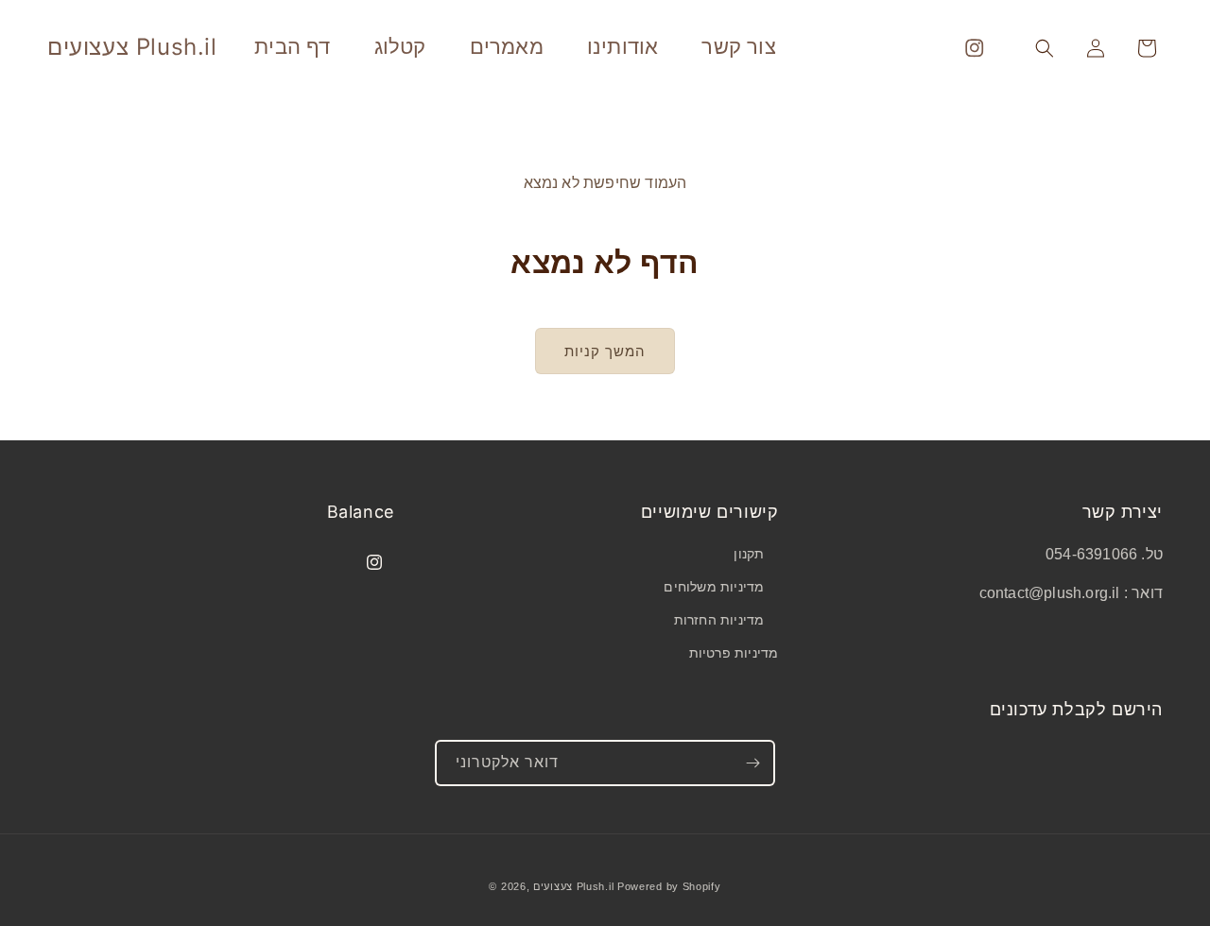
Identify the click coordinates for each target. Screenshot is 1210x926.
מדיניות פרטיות (734, 652)
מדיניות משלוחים (714, 586)
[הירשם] (752, 763)
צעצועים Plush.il (573, 886)
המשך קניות (605, 351)
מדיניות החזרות (719, 619)
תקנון (749, 553)
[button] (1044, 48)
